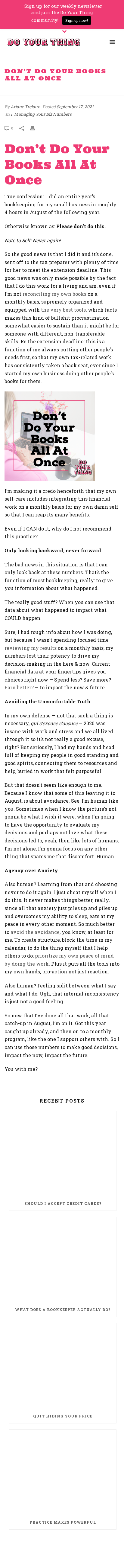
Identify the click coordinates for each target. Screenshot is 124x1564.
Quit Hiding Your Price (62, 1416)
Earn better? (19, 687)
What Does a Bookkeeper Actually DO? (62, 1309)
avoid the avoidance (35, 932)
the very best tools (63, 310)
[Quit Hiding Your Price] (62, 1365)
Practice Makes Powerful (62, 1522)
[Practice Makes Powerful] (62, 1472)
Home (17, 91)
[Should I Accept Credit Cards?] (62, 1153)
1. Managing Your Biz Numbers (41, 114)
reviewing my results (31, 648)
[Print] (35, 128)
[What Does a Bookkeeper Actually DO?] (62, 1259)
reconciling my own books (54, 294)
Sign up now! (76, 20)
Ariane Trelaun (25, 106)
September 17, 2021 (75, 106)
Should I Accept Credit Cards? (62, 1203)
